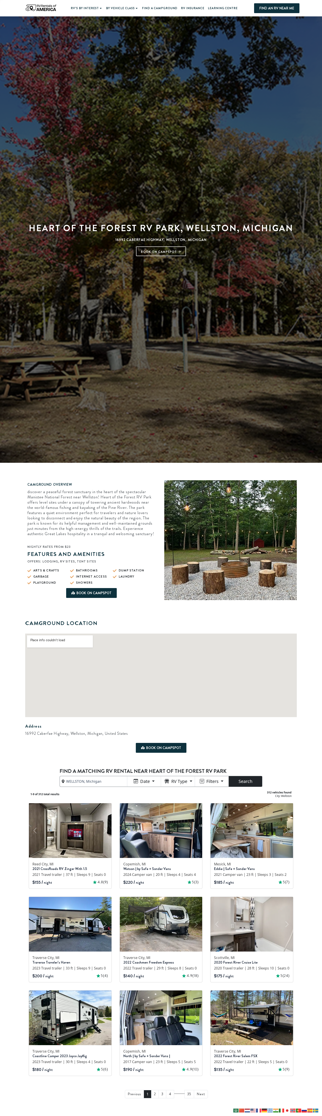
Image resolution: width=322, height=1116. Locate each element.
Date (145, 781)
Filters (212, 781)
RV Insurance (192, 8)
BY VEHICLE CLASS (120, 8)
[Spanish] (310, 1110)
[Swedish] (316, 1110)
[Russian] (304, 1110)
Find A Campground (159, 8)
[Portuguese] (299, 1110)
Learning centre (223, 8)
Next (201, 1094)
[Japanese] (287, 1110)
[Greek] (270, 1110)
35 (189, 1094)
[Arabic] (236, 1110)
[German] (264, 1110)
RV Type (179, 781)
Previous (134, 1094)
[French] (259, 1110)
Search (245, 781)
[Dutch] (247, 1110)
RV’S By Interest (85, 8)
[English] (253, 1110)
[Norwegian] (293, 1110)
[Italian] (282, 1110)
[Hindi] (276, 1110)
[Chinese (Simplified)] (242, 1110)
